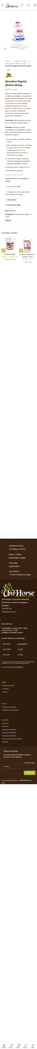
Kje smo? (5, 723)
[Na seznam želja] (14, 239)
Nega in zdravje (21, 61)
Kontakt (5, 726)
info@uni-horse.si (9, 612)
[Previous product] (6, 70)
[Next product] (10, 70)
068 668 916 (7, 609)
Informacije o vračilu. (17, 558)
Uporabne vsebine (9, 730)
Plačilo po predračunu (10, 710)
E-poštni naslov (29, 763)
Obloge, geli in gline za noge (15, 63)
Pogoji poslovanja (9, 736)
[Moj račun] (28, 5)
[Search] (22, 5)
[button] (21, 250)
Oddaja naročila (8, 686)
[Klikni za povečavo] (5, 49)
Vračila (4, 692)
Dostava (5, 689)
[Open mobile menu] (3, 5)
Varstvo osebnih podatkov (12, 739)
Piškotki (5, 742)
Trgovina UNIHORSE (9, 733)
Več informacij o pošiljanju (12, 667)
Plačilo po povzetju (9, 707)
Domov (8, 61)
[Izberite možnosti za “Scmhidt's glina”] (4, 250)
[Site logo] (12, 5)
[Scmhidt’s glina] (10, 244)
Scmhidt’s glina (9, 254)
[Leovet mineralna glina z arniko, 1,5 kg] (27, 244)
